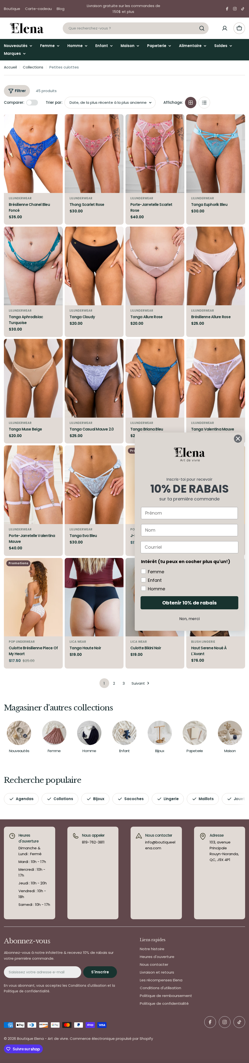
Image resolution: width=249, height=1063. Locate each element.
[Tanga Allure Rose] (154, 266)
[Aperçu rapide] (56, 125)
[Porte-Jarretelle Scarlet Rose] (154, 153)
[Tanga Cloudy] (94, 266)
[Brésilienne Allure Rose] (215, 266)
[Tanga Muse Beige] (33, 378)
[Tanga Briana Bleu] (154, 378)
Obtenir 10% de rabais (189, 602)
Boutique (12, 8)
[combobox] (136, 28)
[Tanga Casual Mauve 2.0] (94, 378)
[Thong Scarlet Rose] (94, 153)
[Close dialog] (238, 438)
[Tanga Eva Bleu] (94, 484)
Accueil (10, 67)
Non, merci (189, 619)
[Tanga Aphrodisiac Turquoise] (33, 266)
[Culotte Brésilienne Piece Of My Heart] (33, 597)
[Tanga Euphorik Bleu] (215, 153)
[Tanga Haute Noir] (94, 597)
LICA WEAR (78, 642)
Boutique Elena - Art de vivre (42, 1038)
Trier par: (54, 102)
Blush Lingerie (203, 642)
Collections (33, 67)
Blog (60, 8)
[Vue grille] (190, 102)
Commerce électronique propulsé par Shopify (111, 1038)
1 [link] (104, 683)
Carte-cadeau (38, 8)
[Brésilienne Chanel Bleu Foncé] (33, 153)
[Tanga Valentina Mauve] (215, 378)
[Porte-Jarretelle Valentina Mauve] (33, 484)
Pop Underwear (22, 642)
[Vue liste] (204, 102)
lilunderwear (20, 198)
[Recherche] (202, 28)
